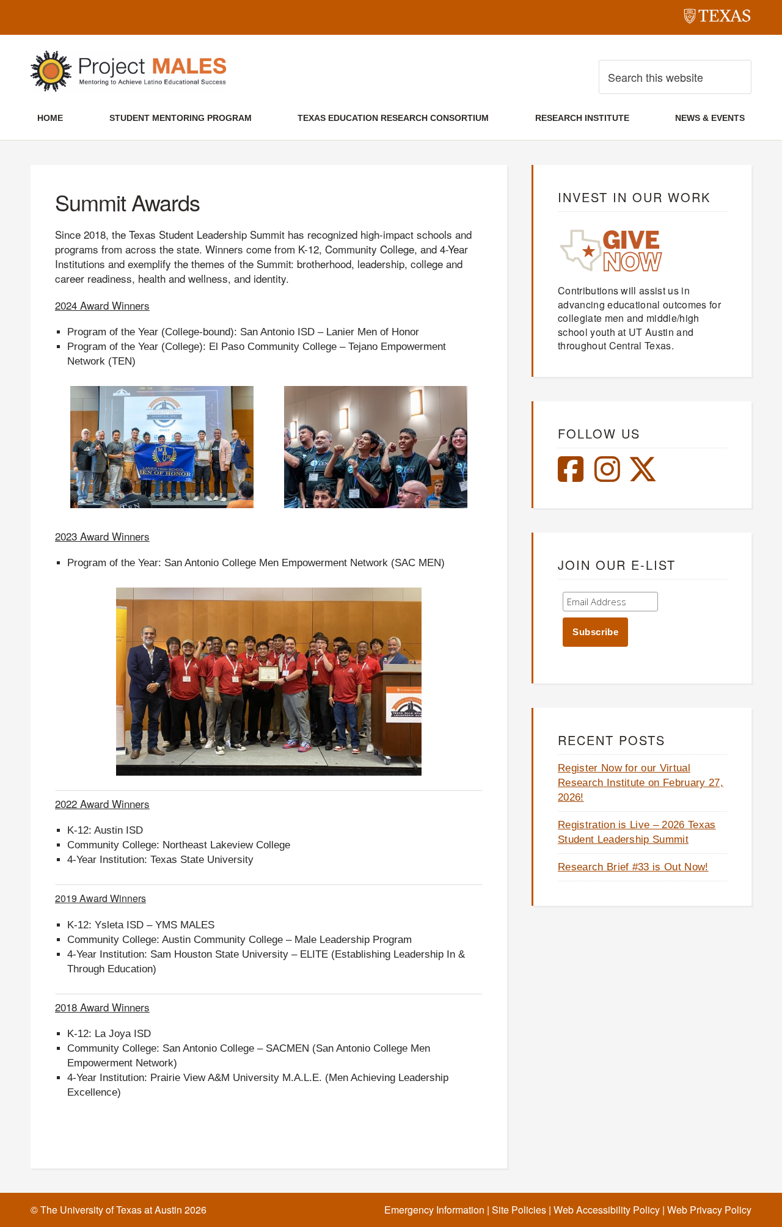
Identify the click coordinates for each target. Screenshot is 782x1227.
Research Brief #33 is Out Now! (633, 867)
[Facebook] (570, 476)
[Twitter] (642, 476)
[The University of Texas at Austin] (717, 18)
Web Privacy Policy (709, 1210)
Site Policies (519, 1210)
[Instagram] (607, 476)
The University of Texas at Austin (111, 1210)
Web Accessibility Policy (607, 1210)
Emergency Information (434, 1210)
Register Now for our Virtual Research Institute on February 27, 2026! (640, 782)
